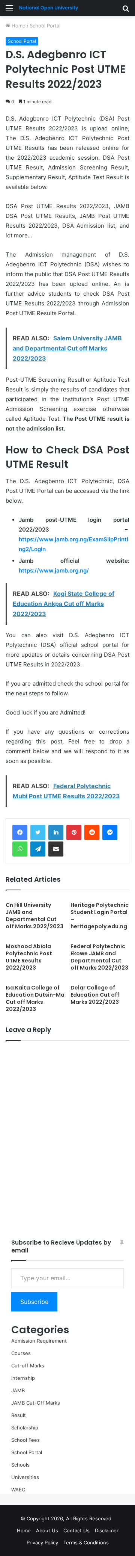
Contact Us (76, 1530)
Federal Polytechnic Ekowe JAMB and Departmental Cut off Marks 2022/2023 (99, 957)
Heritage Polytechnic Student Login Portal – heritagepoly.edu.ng (99, 915)
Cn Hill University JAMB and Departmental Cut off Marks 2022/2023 (34, 915)
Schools (20, 1465)
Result (18, 1415)
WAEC (18, 1490)
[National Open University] (49, 8)
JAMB (18, 1390)
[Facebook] (19, 832)
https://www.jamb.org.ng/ (54, 570)
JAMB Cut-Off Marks (35, 1403)
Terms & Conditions (86, 1542)
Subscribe (34, 1301)
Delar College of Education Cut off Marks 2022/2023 (94, 995)
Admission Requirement (39, 1341)
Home (18, 26)
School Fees (25, 1440)
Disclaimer (106, 1530)
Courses (21, 1353)
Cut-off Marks (27, 1366)
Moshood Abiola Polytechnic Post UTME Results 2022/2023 (29, 957)
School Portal (45, 26)
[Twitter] (37, 832)
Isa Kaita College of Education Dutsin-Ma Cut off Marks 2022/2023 (35, 998)
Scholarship (24, 1428)
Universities (25, 1477)
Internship (23, 1378)
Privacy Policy (42, 1542)
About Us (47, 1530)
